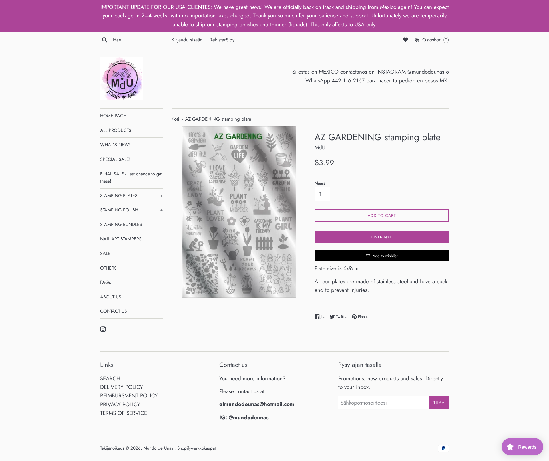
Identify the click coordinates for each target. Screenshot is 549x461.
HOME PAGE (113, 115)
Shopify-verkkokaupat (196, 448)
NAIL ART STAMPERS (121, 239)
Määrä (320, 183)
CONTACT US (113, 311)
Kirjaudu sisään (187, 39)
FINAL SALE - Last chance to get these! (131, 178)
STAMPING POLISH (131, 210)
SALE (105, 253)
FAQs (105, 282)
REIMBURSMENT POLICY (129, 395)
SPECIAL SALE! (115, 159)
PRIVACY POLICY (120, 404)
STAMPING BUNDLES (121, 224)
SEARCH (110, 378)
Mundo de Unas (159, 448)
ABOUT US (110, 297)
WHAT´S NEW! (115, 144)
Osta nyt (381, 237)
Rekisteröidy (222, 39)
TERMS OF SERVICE (123, 413)
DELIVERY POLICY (121, 387)
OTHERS (108, 268)
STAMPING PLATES (131, 195)
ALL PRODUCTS (115, 130)
